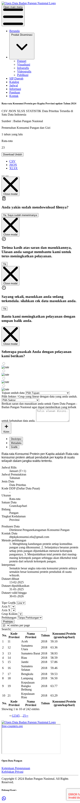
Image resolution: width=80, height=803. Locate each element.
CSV (12, 161)
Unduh (12, 154)
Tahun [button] (45, 635)
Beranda (14, 31)
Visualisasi (23, 64)
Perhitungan (9, 617)
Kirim (6, 431)
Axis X (6, 610)
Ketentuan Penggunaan (16, 768)
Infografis (23, 68)
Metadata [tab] (16, 443)
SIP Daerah (16, 78)
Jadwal (13, 85)
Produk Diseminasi (21, 34)
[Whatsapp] (4, 799)
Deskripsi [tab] (16, 438)
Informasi (15, 89)
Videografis (24, 71)
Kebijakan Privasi (12, 771)
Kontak (13, 96)
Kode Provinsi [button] (14, 635)
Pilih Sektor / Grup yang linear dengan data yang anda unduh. (39, 396)
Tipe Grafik (9, 602)
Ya (4, 264)
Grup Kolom (9, 613)
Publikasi (22, 75)
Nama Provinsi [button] (30, 635)
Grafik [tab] (14, 447)
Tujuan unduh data (13, 392)
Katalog (14, 82)
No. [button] (4, 635)
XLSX (13, 168)
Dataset (21, 61)
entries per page (20, 625)
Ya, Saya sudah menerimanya (20, 215)
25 (24, 715)
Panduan (14, 92)
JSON (13, 164)
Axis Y (6, 606)
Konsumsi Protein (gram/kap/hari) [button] (64, 635)
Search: (6, 629)
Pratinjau (8, 621)
